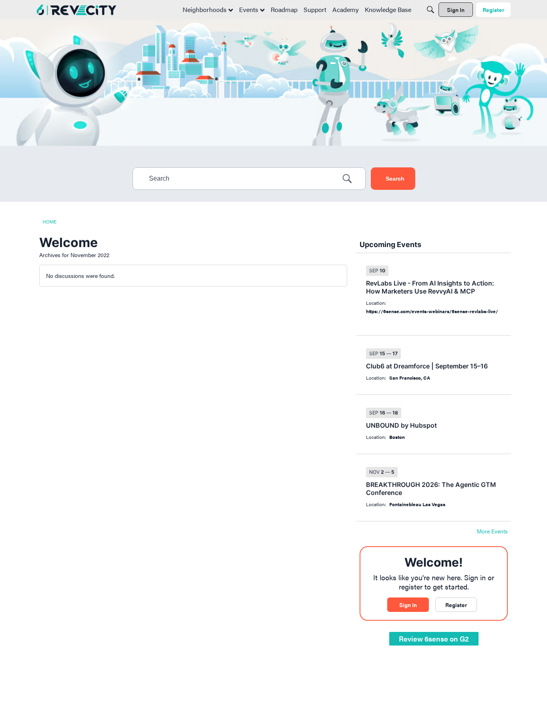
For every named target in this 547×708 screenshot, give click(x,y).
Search (395, 178)
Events (249, 9)
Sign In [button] (408, 605)
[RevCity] (76, 10)
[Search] (430, 9)
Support (315, 9)
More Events (492, 531)
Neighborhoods (205, 9)
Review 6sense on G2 (434, 639)
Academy (345, 9)
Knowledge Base (388, 9)
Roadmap (284, 9)
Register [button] (456, 605)
